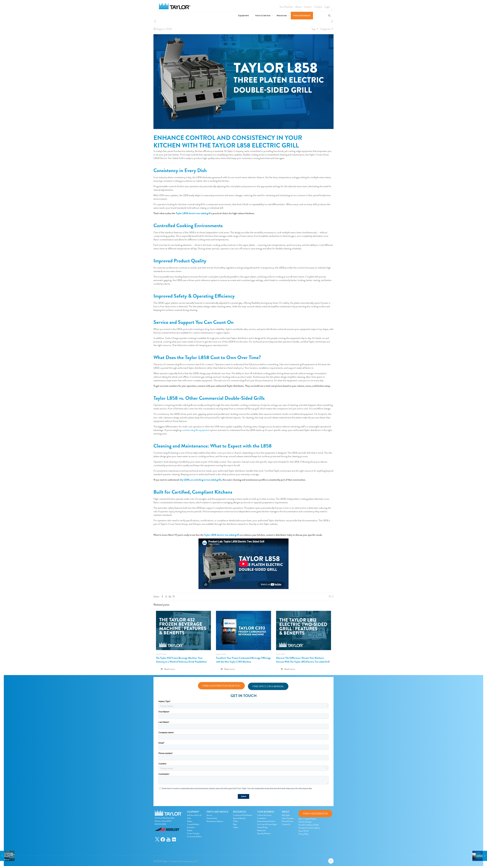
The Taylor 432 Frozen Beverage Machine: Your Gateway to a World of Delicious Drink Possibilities (181, 660)
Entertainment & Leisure (266, 821)
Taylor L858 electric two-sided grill (221, 535)
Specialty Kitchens (264, 833)
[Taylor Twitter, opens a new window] (157, 841)
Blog (234, 824)
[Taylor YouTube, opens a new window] (168, 841)
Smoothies (191, 827)
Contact (318, 6)
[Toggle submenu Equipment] (331, 9)
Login (327, 6)
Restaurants (261, 830)
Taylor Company (288, 818)
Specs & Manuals (239, 818)
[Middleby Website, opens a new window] (167, 835)
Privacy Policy (303, 834)
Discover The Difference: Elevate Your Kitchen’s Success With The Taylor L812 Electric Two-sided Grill (303, 660)
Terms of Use (303, 831)
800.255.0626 (160, 824)
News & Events (287, 821)
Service (209, 815)
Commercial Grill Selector (242, 815)
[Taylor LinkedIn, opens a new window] (174, 841)
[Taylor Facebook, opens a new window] (162, 841)
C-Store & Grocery (264, 815)
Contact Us (286, 824)
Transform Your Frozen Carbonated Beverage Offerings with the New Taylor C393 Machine (243, 660)
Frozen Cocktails (193, 833)
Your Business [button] (286, 6)
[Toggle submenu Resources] (289, 15)
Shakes (189, 821)
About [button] (298, 6)
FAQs (235, 821)
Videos (235, 827)
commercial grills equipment (195, 430)
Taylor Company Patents (307, 818)
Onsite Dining (262, 827)
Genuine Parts (212, 818)
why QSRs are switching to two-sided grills (200, 480)
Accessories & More (194, 836)
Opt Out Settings (304, 821)
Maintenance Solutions (215, 821)
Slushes (189, 830)
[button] (244, 15)
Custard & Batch (193, 824)
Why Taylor (286, 815)
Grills (189, 818)
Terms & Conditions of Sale (308, 824)
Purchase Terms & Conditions (309, 827)
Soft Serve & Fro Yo (194, 815)
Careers (308, 6)
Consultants (261, 818)
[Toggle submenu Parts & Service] (272, 15)
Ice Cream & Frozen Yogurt (267, 824)
